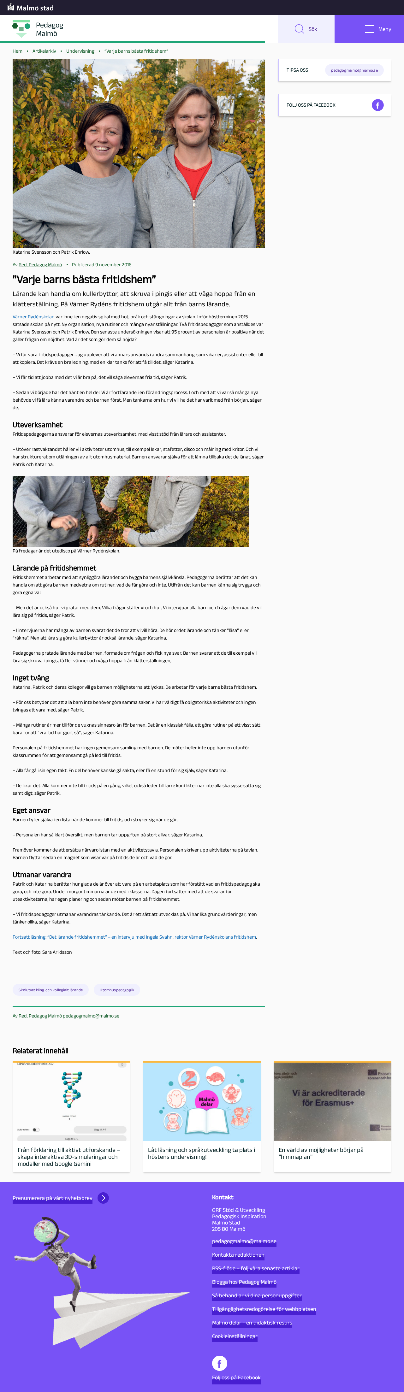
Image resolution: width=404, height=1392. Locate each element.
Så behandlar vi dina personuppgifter (257, 1295)
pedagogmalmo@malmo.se (91, 1015)
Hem (17, 51)
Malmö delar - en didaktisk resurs (252, 1322)
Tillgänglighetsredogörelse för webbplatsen (264, 1309)
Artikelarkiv (44, 51)
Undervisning (80, 51)
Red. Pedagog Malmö (40, 1015)
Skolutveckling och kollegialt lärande (51, 990)
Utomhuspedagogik (117, 990)
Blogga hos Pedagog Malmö (244, 1282)
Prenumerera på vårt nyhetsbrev (52, 1198)
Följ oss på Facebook (236, 1377)
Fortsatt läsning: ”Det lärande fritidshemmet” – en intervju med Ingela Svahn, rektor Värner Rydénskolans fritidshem (134, 937)
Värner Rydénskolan (34, 316)
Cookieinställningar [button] (235, 1336)
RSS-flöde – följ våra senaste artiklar (256, 1268)
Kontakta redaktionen (238, 1255)
